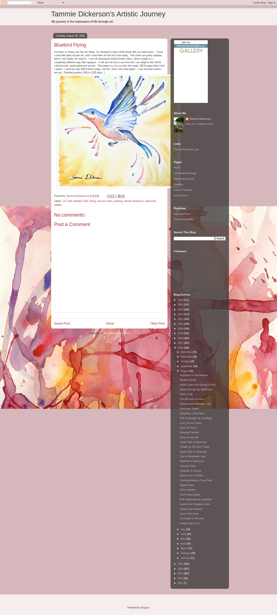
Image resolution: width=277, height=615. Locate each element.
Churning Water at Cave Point (196, 480)
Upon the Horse (188, 427)
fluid (86, 201)
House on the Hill (189, 437)
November (187, 356)
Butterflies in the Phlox (192, 413)
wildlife (57, 205)
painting (118, 201)
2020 (181, 328)
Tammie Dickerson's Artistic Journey (108, 14)
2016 (181, 347)
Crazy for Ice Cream (191, 423)
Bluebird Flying (188, 379)
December (187, 352)
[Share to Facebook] (119, 196)
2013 (181, 573)
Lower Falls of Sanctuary (193, 442)
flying (93, 201)
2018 (181, 338)
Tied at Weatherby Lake (193, 456)
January (185, 558)
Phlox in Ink (186, 394)
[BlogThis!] (112, 196)
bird (70, 201)
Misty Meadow (188, 489)
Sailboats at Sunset (190, 470)
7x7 (65, 201)
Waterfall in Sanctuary (192, 461)
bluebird (78, 201)
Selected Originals (184, 219)
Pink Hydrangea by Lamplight (196, 418)
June (184, 534)
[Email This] (109, 196)
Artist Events (181, 195)
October (185, 361)
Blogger (145, 607)
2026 (181, 300)
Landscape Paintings (185, 173)
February (186, 553)
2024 (181, 309)
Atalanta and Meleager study (195, 403)
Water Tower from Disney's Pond (197, 384)
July (183, 529)
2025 (181, 304)
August (185, 371)
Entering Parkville (189, 432)
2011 (181, 583)
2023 (181, 314)
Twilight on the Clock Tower (195, 446)
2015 (181, 563)
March (184, 548)
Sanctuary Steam (189, 408)
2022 (181, 319)
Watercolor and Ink (184, 178)
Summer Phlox (188, 466)
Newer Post (62, 323)
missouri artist (104, 201)
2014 (181, 568)
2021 (181, 323)
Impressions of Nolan (191, 475)
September (187, 366)
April (183, 543)
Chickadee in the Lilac (192, 518)
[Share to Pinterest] (123, 196)
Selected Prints (182, 213)
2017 (181, 343)
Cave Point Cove (189, 513)
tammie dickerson (133, 201)
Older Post (157, 323)
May (183, 538)
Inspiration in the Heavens (194, 375)
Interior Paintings (183, 189)
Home (110, 323)
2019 (181, 333)
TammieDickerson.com (186, 149)
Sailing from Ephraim (191, 509)
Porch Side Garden (190, 494)
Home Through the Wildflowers (196, 389)
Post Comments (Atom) (117, 333)
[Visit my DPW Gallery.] (191, 53)
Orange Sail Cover (190, 523)
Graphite (178, 184)
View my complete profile (199, 124)
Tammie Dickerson (200, 118)
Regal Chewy (187, 485)
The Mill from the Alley (192, 399)
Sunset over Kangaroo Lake (195, 504)
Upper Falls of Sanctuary (193, 451)
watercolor (150, 201)
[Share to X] (116, 196)
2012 (181, 578)
